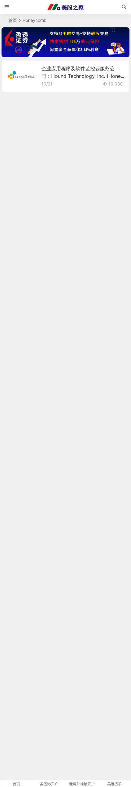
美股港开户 (49, 784)
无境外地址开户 (82, 784)
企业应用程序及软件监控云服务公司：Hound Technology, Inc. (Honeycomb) (82, 76)
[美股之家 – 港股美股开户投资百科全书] (65, 7)
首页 (13, 20)
